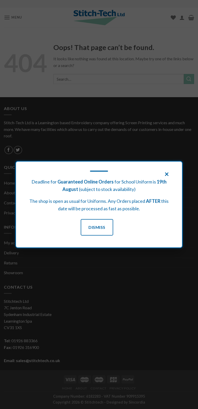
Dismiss (96, 227)
